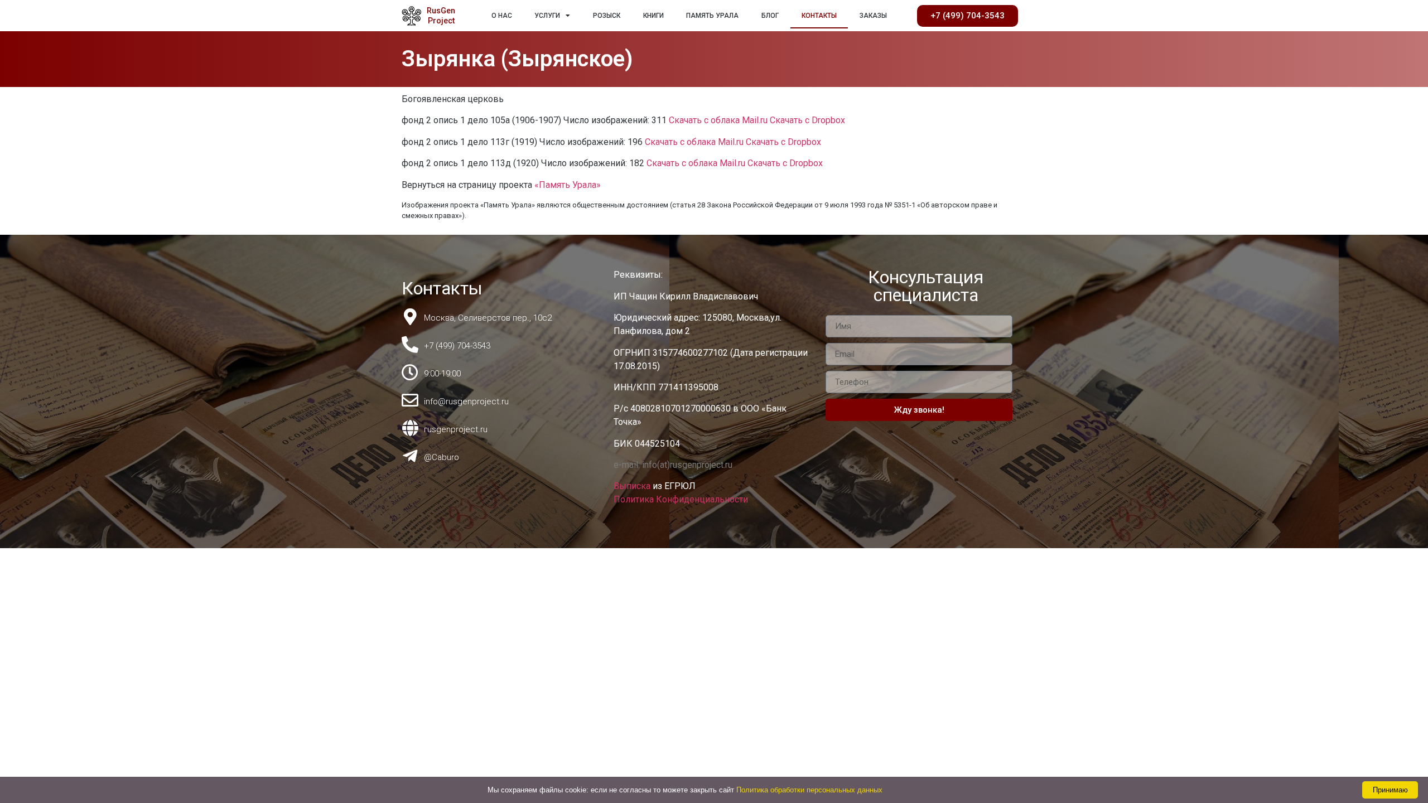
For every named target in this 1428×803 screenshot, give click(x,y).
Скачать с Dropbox (807, 120)
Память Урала (712, 16)
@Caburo (441, 457)
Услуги (547, 16)
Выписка (633, 486)
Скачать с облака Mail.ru (718, 120)
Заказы (873, 16)
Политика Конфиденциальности (681, 499)
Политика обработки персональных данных (809, 790)
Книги (653, 16)
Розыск (606, 16)
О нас (501, 16)
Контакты (819, 16)
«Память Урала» (567, 185)
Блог (770, 16)
